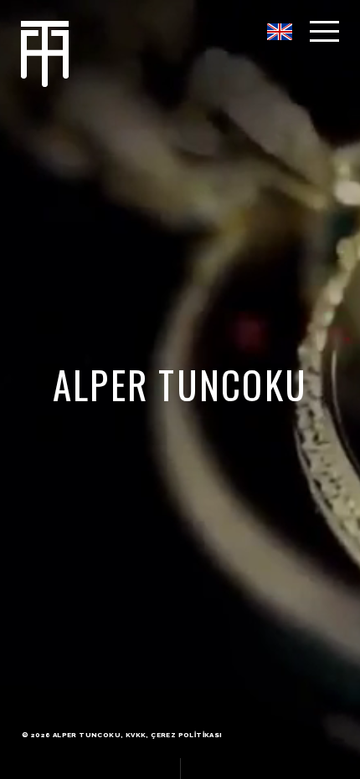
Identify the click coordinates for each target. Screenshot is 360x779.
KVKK (136, 735)
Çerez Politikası (186, 735)
